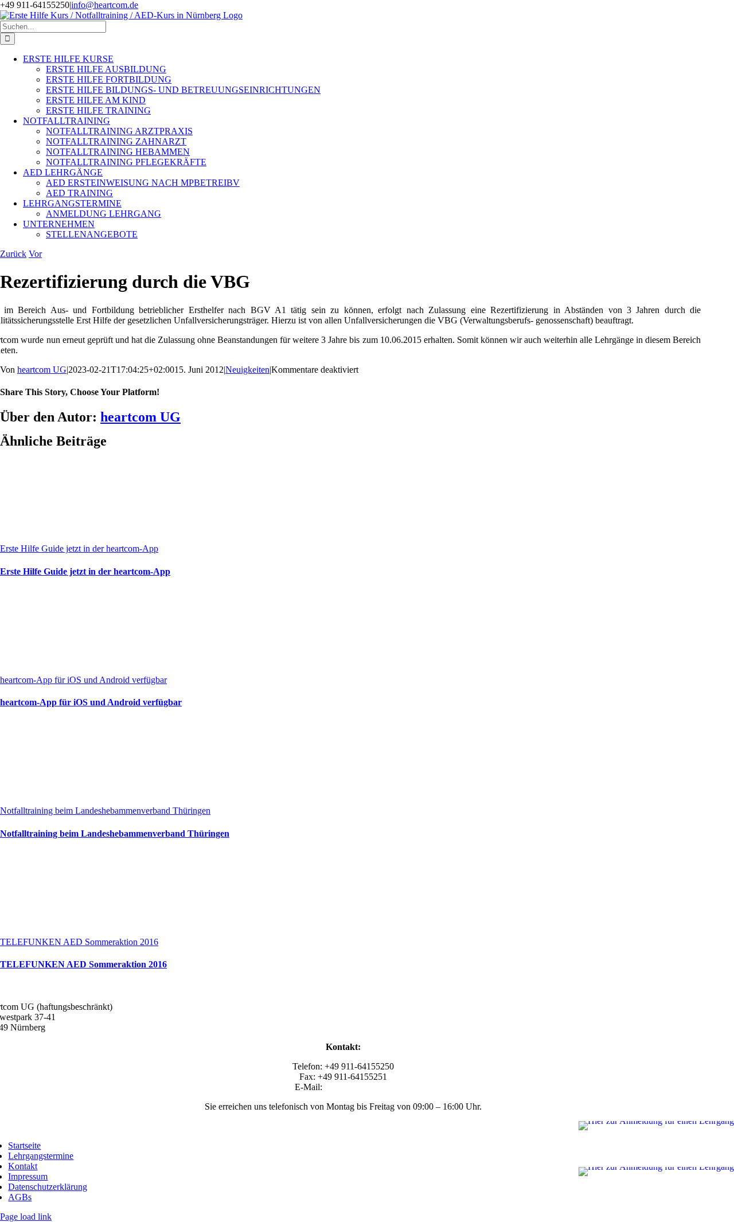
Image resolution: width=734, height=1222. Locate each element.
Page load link (26, 1216)
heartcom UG (42, 369)
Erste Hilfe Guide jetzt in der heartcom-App (79, 548)
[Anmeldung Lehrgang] (656, 1125)
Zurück (13, 254)
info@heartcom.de (104, 5)
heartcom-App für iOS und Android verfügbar (83, 680)
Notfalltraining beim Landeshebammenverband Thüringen (105, 810)
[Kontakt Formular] (656, 1171)
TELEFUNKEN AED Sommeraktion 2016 (79, 942)
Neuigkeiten (247, 369)
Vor (35, 254)
